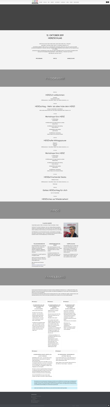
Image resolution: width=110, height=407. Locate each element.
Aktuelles (45, 2)
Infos (49, 2)
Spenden (71, 2)
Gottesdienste (57, 2)
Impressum (73, 405)
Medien (67, 2)
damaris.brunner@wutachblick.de (38, 264)
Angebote (52, 2)
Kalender (40, 2)
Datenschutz (77, 405)
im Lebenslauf (63, 2)
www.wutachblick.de (35, 402)
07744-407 (33, 399)
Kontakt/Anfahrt (76, 2)
